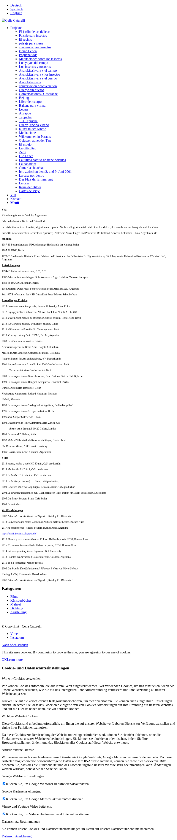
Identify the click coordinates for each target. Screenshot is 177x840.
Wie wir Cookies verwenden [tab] (21, 678)
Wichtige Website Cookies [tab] (20, 716)
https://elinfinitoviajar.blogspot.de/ (19, 533)
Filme (14, 596)
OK (4, 659)
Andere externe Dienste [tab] (18, 750)
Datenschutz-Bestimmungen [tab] (21, 821)
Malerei (15, 604)
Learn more (15, 659)
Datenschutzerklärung (17, 836)
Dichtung (16, 608)
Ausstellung (18, 612)
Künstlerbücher (20, 600)
